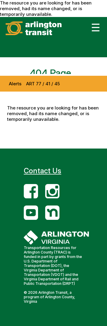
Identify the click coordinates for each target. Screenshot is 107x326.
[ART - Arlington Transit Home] (43, 35)
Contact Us (42, 170)
